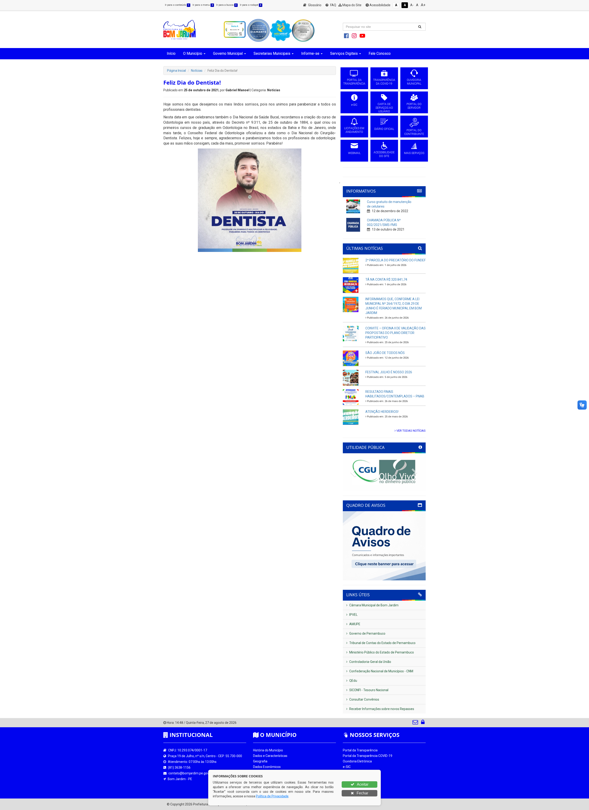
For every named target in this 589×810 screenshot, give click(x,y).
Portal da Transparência (360, 750)
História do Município (268, 750)
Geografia (260, 761)
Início (171, 53)
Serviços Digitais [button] (344, 53)
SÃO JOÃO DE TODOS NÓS (385, 353)
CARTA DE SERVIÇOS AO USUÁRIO (384, 108)
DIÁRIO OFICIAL (384, 129)
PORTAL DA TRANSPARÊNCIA (354, 81)
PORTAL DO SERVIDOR (414, 106)
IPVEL (353, 614)
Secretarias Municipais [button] (272, 53)
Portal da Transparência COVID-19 (367, 756)
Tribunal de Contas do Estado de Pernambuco (382, 643)
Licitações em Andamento (362, 778)
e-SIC (354, 104)
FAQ (332, 5)
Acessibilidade (379, 5)
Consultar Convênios (364, 699)
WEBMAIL (354, 153)
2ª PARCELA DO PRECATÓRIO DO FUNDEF (395, 260)
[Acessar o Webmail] (415, 723)
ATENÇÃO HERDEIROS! (381, 412)
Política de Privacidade (272, 796)
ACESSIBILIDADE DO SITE (384, 154)
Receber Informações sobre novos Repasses (381, 709)
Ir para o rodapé (250, 4)
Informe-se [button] (310, 53)
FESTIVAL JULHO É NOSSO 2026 (388, 372)
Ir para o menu (203, 4)
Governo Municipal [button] (228, 53)
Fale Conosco (380, 53)
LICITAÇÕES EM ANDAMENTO (354, 130)
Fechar (362, 793)
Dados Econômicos (267, 767)
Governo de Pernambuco (367, 633)
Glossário (314, 5)
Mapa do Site (351, 5)
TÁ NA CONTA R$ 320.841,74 (386, 279)
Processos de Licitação (359, 772)
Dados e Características (270, 756)
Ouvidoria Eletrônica (357, 761)
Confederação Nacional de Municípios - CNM (381, 671)
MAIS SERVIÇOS (414, 153)
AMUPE (354, 624)
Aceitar (362, 784)
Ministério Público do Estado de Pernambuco (381, 652)
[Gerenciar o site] (423, 723)
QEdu (353, 680)
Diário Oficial (352, 783)
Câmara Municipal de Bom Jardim (373, 605)
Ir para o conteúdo (177, 4)
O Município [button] (192, 53)
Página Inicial (176, 70)
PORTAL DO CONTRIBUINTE (414, 132)
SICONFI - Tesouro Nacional (368, 690)
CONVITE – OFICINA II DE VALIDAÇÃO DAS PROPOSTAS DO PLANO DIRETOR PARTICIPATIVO (395, 332)
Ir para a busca (226, 4)
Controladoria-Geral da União (370, 662)
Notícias (196, 70)
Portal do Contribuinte (359, 789)
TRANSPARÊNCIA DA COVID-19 (384, 81)
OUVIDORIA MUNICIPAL (414, 81)
